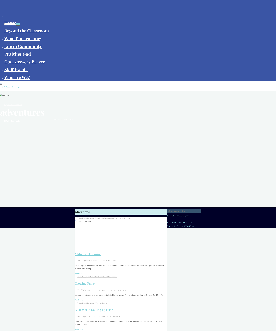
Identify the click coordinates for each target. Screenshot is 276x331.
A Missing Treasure (88, 254)
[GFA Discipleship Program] (11, 87)
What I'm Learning (126, 218)
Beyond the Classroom (85, 218)
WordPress (189, 226)
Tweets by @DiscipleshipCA (178, 216)
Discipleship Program (103, 218)
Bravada (179, 226)
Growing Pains (85, 283)
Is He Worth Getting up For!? (94, 310)
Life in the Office (96, 277)
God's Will (115, 218)
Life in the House (83, 277)
